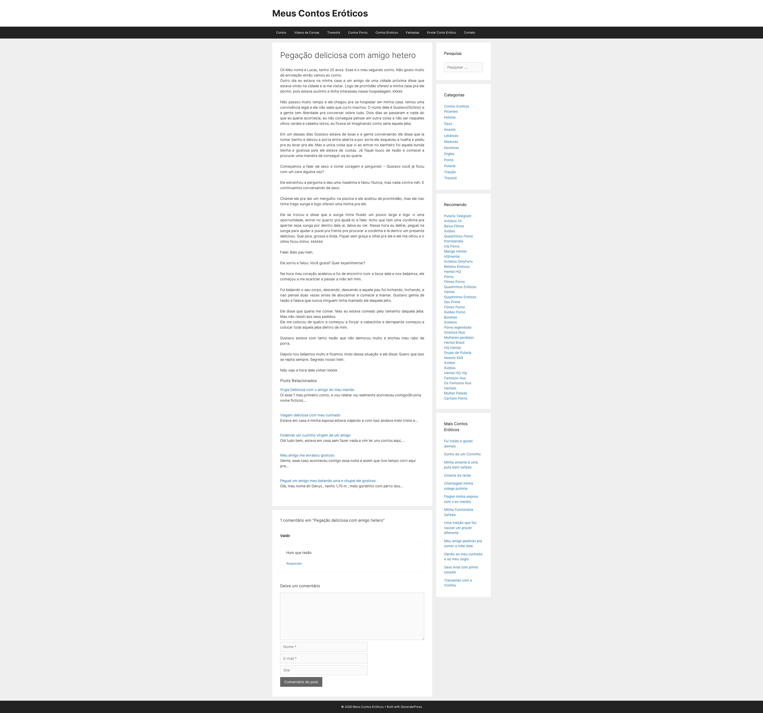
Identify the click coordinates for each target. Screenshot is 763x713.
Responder (294, 563)
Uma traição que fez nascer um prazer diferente (460, 528)
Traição (450, 172)
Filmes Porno (454, 282)
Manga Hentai (455, 251)
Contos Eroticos (387, 32)
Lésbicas (451, 136)
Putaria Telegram (457, 216)
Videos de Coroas (306, 32)
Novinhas (451, 148)
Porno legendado (458, 327)
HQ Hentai (452, 348)
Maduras (451, 142)
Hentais (450, 388)
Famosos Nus (455, 378)
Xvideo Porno (454, 312)
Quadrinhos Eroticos (460, 297)
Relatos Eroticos (457, 267)
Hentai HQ (452, 272)
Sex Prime (452, 302)
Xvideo (449, 231)
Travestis (333, 32)
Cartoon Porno (455, 398)
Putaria (449, 166)
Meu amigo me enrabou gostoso (307, 455)
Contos (281, 32)
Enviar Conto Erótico (441, 32)
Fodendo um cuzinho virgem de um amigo (315, 435)
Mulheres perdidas (459, 338)
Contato (469, 32)
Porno (448, 160)
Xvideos (450, 322)
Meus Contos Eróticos (320, 13)
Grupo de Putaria (457, 353)
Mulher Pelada (455, 393)
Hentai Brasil (454, 342)
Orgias (449, 154)
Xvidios (450, 368)
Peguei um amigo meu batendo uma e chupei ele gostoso (328, 481)
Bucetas (450, 317)
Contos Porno (358, 32)
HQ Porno (452, 246)
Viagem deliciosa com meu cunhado (310, 415)
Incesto (450, 130)
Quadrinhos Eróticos (460, 287)
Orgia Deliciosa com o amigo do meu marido (317, 390)
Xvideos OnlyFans (458, 261)
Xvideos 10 (453, 221)
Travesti (450, 178)
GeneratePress (411, 707)
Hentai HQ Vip (455, 373)
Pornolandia (453, 241)
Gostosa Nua (454, 332)
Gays (448, 124)
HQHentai (452, 256)
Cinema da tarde (457, 475)
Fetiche (450, 117)
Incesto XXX (453, 358)
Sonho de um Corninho (462, 454)
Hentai (449, 292)
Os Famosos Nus (457, 383)
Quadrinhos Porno (458, 236)
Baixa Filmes (454, 226)
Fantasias (412, 32)
